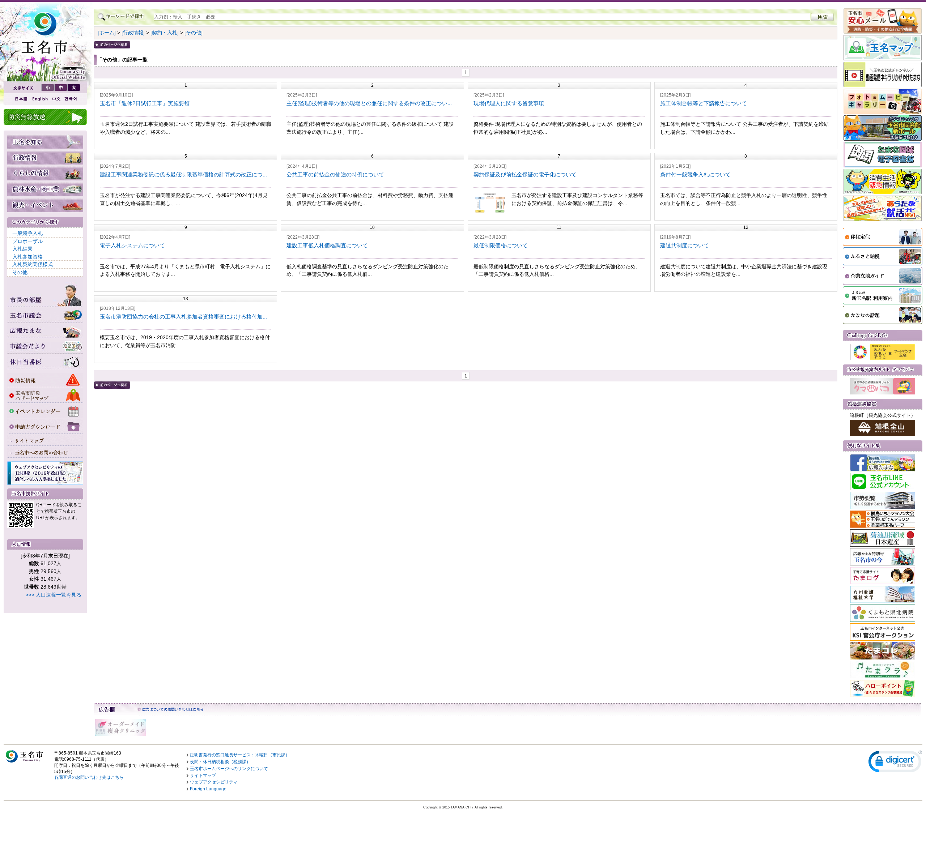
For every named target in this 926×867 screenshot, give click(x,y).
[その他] (193, 32)
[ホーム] (107, 32)
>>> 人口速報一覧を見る (53, 595)
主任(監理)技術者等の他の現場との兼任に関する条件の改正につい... (369, 103)
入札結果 (22, 249)
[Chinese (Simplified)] (56, 98)
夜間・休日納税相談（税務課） (220, 761)
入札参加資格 (27, 257)
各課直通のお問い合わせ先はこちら (89, 777)
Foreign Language (208, 788)
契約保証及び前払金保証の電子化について (525, 174)
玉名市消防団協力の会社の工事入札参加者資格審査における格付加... (183, 316)
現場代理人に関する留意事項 (508, 103)
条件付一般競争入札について (695, 174)
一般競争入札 (27, 233)
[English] (39, 98)
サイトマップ (203, 775)
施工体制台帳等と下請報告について (703, 103)
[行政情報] (133, 32)
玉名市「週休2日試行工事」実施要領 (145, 103)
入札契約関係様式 (32, 264)
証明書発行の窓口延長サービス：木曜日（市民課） (240, 754)
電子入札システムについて (132, 245)
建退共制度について (684, 245)
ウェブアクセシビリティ (214, 782)
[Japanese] (21, 98)
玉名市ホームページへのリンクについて (229, 768)
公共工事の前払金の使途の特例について (335, 174)
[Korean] (71, 98)
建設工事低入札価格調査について (327, 245)
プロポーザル (27, 241)
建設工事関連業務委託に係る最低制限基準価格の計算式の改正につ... (183, 174)
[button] (895, 763)
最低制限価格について (500, 245)
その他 (19, 272)
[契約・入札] (164, 32)
